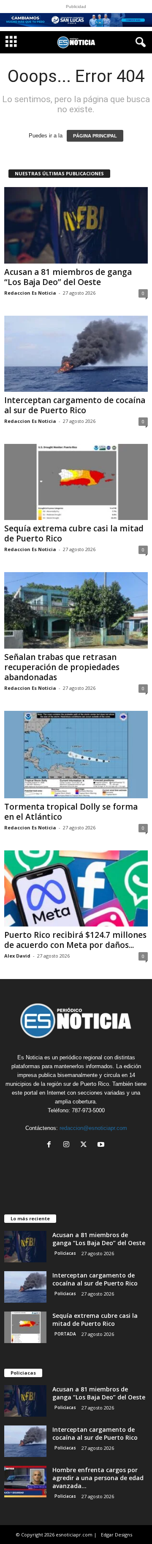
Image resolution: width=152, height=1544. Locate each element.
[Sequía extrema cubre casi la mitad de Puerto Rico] (76, 482)
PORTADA (65, 1334)
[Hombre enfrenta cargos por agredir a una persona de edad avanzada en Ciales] (25, 1481)
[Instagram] (68, 1145)
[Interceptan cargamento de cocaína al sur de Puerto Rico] (76, 354)
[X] (85, 1145)
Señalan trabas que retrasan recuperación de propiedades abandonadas (61, 667)
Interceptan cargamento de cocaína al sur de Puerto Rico (74, 405)
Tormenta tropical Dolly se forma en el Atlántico (71, 811)
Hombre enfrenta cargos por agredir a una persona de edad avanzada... (98, 1478)
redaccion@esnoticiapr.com (93, 1128)
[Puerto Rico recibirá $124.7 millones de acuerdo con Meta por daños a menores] (76, 888)
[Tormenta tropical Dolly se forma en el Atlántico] (76, 754)
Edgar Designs (116, 1534)
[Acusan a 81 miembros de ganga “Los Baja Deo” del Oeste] (76, 225)
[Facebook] (51, 1145)
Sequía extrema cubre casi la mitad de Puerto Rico (74, 533)
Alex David (17, 956)
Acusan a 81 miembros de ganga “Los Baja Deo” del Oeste (68, 277)
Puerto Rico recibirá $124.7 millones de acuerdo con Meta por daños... (75, 939)
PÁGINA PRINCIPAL (95, 135)
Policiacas (65, 1253)
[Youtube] (102, 1145)
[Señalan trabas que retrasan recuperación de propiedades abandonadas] (76, 610)
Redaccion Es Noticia (30, 293)
